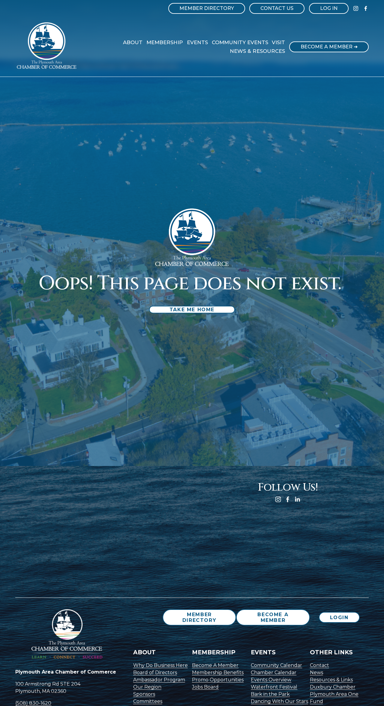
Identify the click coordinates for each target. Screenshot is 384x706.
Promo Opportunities (218, 680)
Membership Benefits (218, 672)
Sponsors (144, 694)
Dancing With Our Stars (279, 701)
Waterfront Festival (274, 687)
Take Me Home (192, 309)
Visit (278, 42)
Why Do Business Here (160, 665)
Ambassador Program (159, 680)
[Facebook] (366, 8)
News (316, 672)
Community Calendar (276, 665)
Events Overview (271, 680)
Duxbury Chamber (333, 687)
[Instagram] (356, 8)
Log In (329, 8)
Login (339, 617)
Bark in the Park (270, 694)
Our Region (147, 687)
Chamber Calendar (273, 672)
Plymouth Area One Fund (334, 697)
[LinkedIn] (297, 499)
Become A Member (272, 617)
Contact (319, 665)
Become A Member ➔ (329, 47)
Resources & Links (331, 680)
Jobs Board (205, 687)
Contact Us (276, 8)
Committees (147, 701)
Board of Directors (155, 672)
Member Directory (206, 8)
